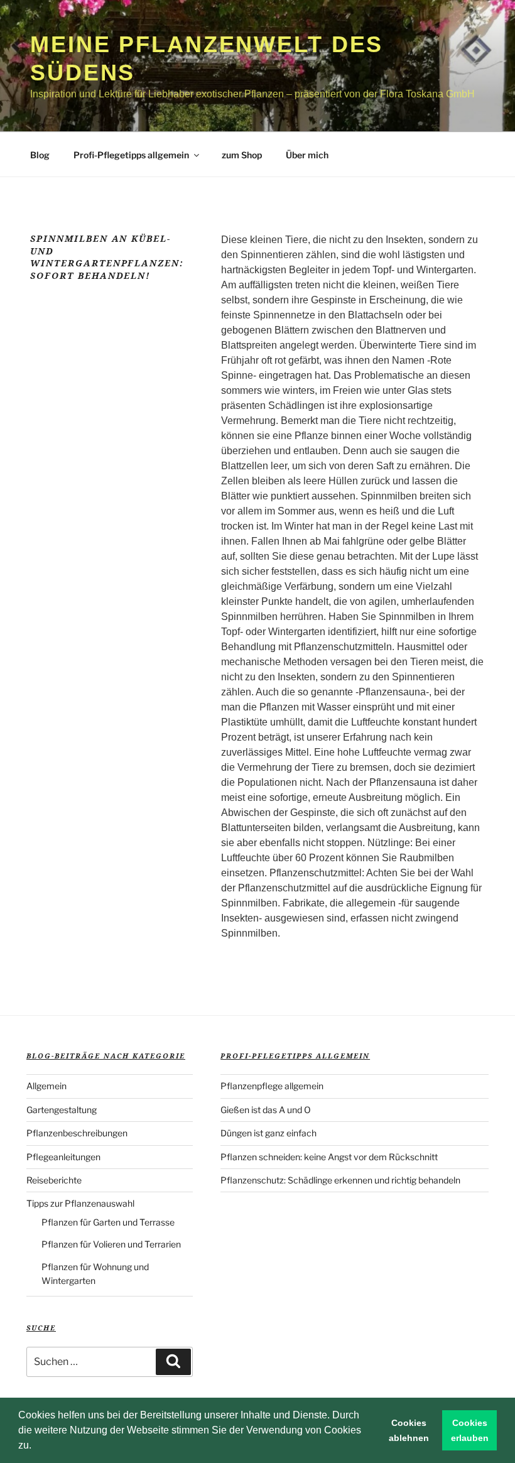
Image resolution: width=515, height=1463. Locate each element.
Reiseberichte (54, 1180)
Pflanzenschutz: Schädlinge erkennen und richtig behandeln (340, 1180)
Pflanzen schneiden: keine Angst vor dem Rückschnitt (329, 1156)
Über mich (307, 155)
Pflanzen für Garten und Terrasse (108, 1222)
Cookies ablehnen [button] (409, 1430)
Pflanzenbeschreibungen (76, 1133)
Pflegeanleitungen (63, 1156)
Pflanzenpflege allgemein (271, 1085)
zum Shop (242, 155)
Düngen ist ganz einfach (268, 1133)
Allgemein (46, 1085)
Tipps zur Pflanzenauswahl (80, 1203)
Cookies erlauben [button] (470, 1430)
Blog (40, 155)
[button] (36, 1447)
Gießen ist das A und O (265, 1109)
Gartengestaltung (61, 1109)
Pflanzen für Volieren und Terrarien (111, 1244)
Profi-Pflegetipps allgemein (131, 155)
